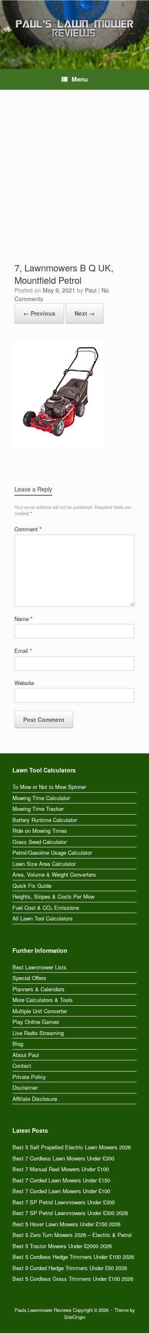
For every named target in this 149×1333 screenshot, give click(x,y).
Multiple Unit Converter (39, 1011)
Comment (27, 529)
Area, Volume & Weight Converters (54, 874)
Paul (90, 290)
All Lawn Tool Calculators (42, 918)
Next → (84, 313)
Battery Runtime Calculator (44, 820)
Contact (21, 1065)
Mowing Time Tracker (38, 809)
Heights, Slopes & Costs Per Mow (53, 896)
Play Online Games (35, 1022)
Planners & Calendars (38, 989)
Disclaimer (25, 1087)
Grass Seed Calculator (39, 842)
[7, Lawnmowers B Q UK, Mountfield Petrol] (59, 446)
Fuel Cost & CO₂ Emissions (45, 907)
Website (24, 683)
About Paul (25, 1055)
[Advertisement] (74, 182)
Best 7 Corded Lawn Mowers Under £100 (61, 1191)
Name (23, 619)
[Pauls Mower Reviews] (74, 28)
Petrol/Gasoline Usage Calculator (52, 852)
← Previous (39, 313)
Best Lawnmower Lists (39, 967)
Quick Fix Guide (31, 885)
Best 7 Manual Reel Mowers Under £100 (60, 1169)
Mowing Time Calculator (41, 798)
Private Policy (29, 1077)
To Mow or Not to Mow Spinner (49, 787)
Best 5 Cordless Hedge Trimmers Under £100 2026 (73, 1257)
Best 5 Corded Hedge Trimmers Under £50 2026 (69, 1268)
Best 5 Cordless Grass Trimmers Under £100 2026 (72, 1279)
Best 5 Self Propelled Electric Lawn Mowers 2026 (71, 1147)
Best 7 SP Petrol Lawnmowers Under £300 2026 (70, 1213)
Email (23, 651)
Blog (17, 1044)
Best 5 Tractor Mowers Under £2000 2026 (62, 1246)
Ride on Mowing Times (39, 830)
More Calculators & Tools (42, 1000)
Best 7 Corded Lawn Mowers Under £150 (61, 1180)
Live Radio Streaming (38, 1033)
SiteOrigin (74, 1317)
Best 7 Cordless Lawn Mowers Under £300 (63, 1158)
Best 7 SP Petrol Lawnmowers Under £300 (63, 1202)
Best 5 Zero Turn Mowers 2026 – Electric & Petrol (72, 1235)
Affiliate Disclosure (34, 1099)
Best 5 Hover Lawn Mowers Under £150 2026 (66, 1224)
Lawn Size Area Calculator (44, 864)
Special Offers (29, 978)
